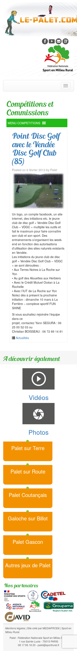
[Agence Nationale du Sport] (15, 606)
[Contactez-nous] (59, 41)
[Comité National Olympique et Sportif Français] (33, 595)
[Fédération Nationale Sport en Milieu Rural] (35, 606)
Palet (53, 170)
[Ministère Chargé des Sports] (14, 595)
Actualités (22, 338)
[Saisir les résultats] (65, 41)
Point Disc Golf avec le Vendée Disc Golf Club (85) (36, 148)
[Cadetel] (53, 595)
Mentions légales (15, 628)
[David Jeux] (17, 616)
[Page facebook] (45, 41)
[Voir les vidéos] (52, 41)
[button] (24, 123)
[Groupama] (58, 606)
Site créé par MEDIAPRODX (43, 628)
